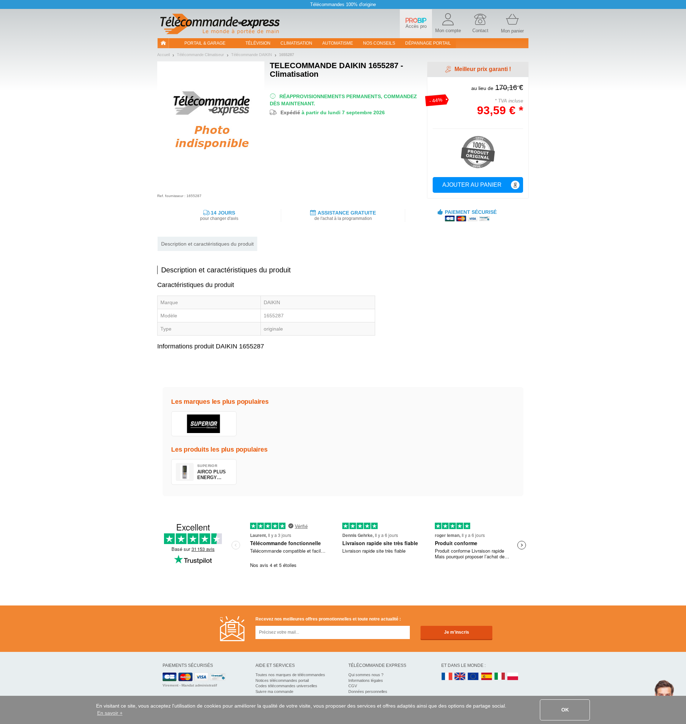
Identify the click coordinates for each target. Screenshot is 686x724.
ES (486, 676)
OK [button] (565, 710)
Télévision (257, 43)
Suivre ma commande (274, 691)
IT (500, 676)
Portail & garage (204, 43)
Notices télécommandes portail (282, 680)
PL (513, 676)
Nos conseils (379, 43)
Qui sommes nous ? (365, 675)
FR (447, 676)
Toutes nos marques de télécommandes (290, 675)
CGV (352, 686)
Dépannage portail (428, 43)
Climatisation (296, 43)
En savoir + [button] (110, 713)
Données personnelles (367, 691)
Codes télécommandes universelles (286, 686)
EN (473, 676)
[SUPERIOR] (204, 423)
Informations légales (365, 680)
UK (460, 676)
